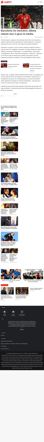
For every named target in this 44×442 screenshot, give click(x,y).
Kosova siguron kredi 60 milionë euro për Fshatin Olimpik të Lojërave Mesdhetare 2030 (22, 296)
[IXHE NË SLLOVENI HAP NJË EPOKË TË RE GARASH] (4, 65)
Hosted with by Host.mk (27, 353)
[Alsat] (6, 2)
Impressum (3, 335)
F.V (2, 37)
